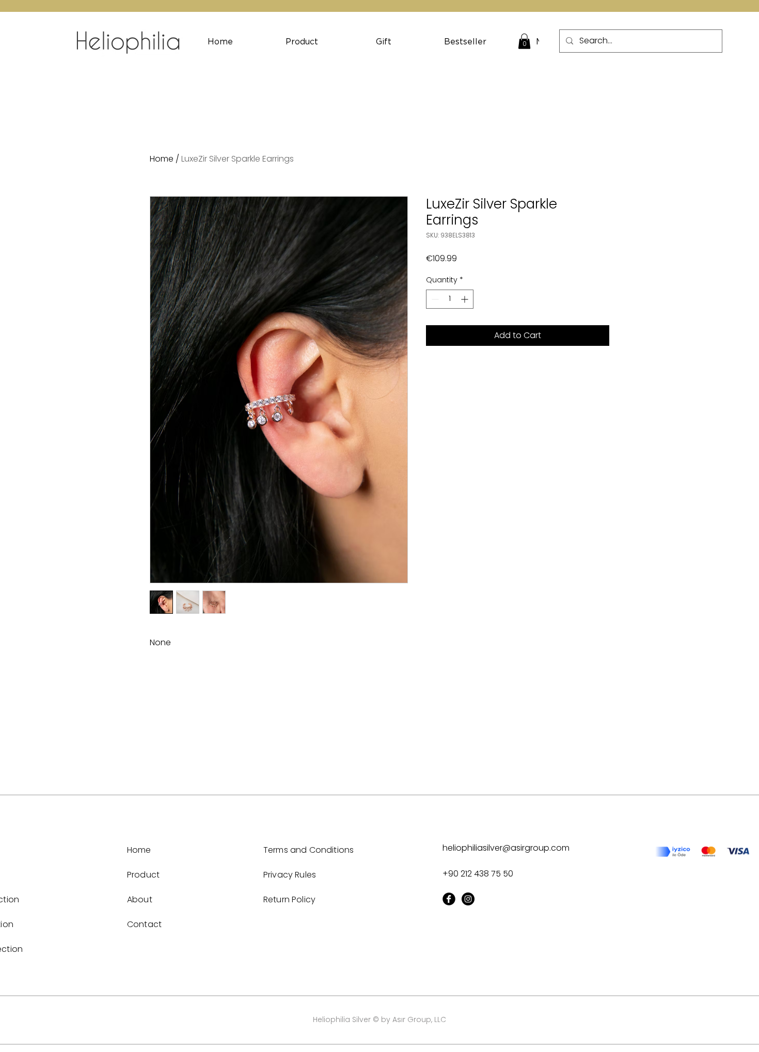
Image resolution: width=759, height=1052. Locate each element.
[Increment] (465, 299)
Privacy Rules (289, 875)
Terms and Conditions (308, 850)
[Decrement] (434, 299)
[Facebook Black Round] (448, 898)
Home (161, 159)
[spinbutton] (449, 299)
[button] (524, 41)
